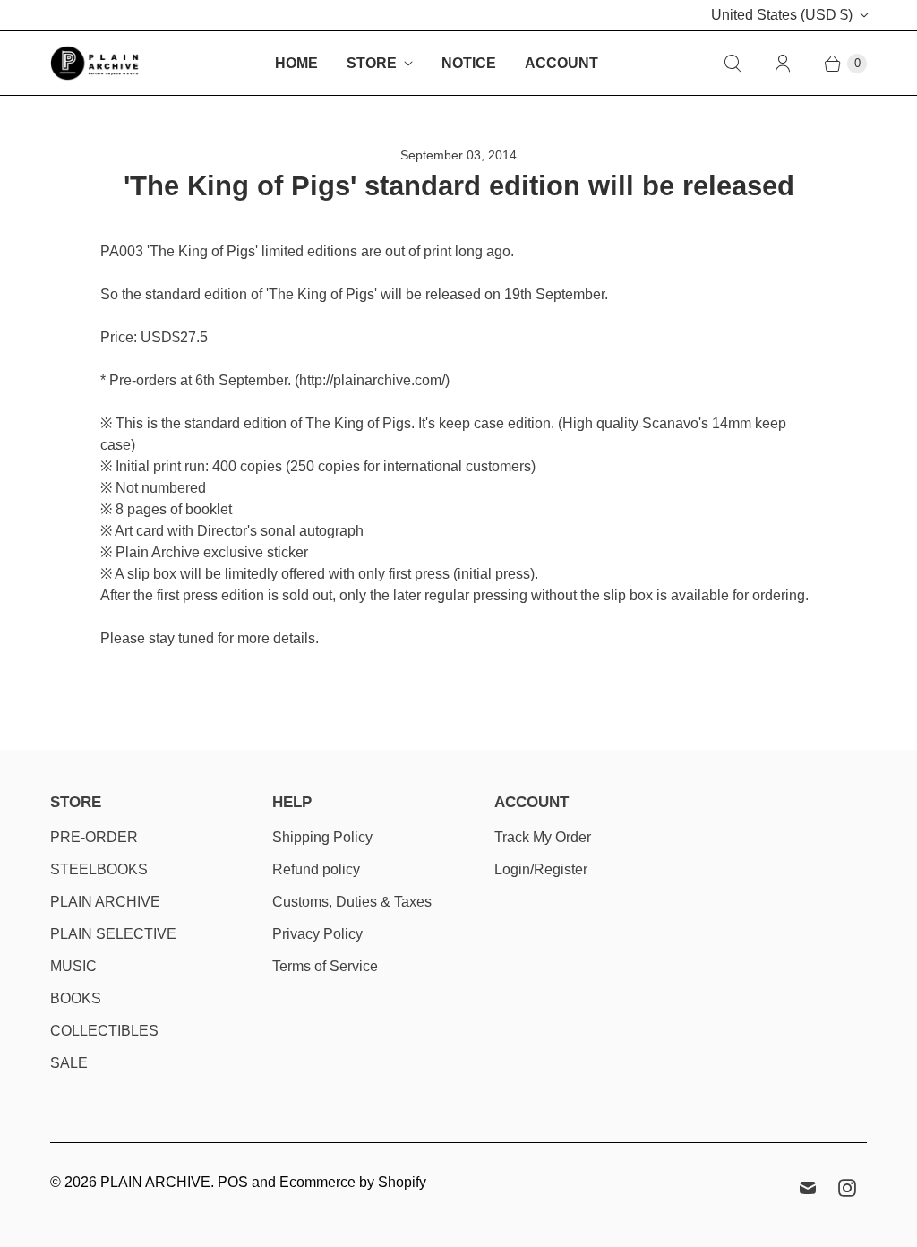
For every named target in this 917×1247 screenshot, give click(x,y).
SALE (69, 1063)
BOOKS (75, 998)
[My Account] (783, 63)
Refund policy (316, 869)
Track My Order (542, 837)
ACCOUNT (561, 63)
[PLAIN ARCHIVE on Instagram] (847, 1188)
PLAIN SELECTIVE (113, 934)
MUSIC (73, 966)
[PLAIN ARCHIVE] (95, 63)
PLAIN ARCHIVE (105, 901)
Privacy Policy (317, 934)
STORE (372, 63)
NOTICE (468, 63)
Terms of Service (325, 966)
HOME (296, 63)
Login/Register (540, 869)
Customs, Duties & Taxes (352, 901)
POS (233, 1182)
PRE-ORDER (94, 837)
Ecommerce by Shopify (352, 1182)
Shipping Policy (322, 837)
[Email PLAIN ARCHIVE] (807, 1188)
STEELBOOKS (99, 869)
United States (782, 14)
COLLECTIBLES (104, 1030)
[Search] (732, 63)
